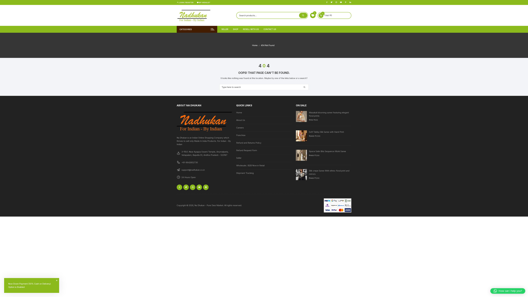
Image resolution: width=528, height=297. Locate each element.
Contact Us (269, 29)
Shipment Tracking (245, 173)
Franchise (240, 135)
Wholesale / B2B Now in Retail (250, 165)
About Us (240, 120)
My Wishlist (204, 3)
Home (239, 112)
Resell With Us (251, 29)
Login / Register (185, 3)
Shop (235, 29)
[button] (507, 291)
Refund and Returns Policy (248, 142)
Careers (240, 127)
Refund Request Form (246, 150)
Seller (224, 29)
